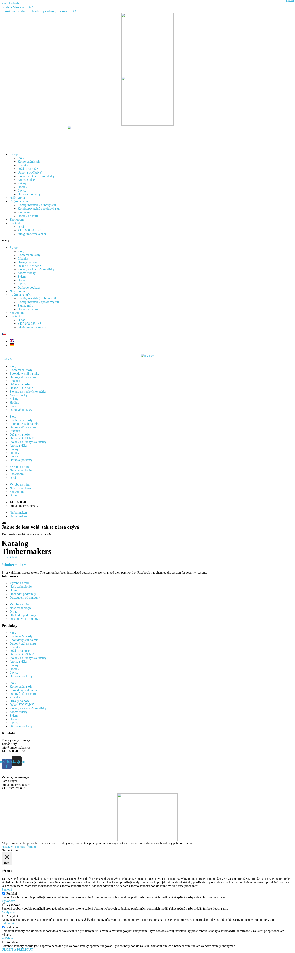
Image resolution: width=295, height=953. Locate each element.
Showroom (17, 219)
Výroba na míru (20, 201)
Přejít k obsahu (11, 3)
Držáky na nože (28, 168)
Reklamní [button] (8, 923)
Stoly (21, 158)
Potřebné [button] (7, 938)
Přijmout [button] (31, 846)
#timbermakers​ (14, 565)
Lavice (22, 190)
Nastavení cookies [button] (13, 846)
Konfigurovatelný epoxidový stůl (39, 208)
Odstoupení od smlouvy (25, 597)
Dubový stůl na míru (23, 377)
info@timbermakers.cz (32, 234)
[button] (147, 241)
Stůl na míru (25, 212)
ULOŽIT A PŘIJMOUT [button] (17, 949)
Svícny (22, 183)
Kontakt (15, 223)
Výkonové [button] (8, 901)
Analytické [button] (8, 912)
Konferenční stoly (29, 161)
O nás (21, 226)
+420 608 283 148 (29, 230)
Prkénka (23, 165)
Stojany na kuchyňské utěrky (36, 176)
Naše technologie (21, 470)
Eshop (14, 154)
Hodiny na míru (28, 216)
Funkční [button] (7, 889)
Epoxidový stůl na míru (24, 373)
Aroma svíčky (27, 179)
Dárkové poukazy (29, 194)
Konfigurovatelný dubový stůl (37, 205)
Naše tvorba (17, 197)
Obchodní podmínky (23, 594)
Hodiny (22, 187)
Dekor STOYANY (30, 172)
